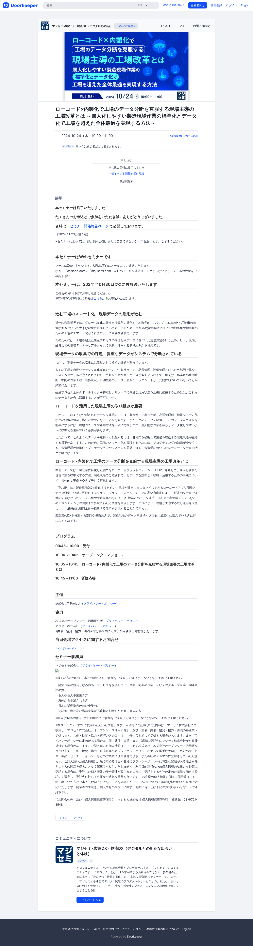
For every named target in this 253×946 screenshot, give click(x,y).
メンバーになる (126, 25)
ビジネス (82, 860)
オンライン (68, 146)
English (245, 5)
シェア (63, 817)
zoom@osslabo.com (69, 648)
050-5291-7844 (173, 5)
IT (91, 860)
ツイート (78, 817)
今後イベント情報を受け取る (126, 173)
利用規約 (108, 929)
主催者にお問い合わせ (76, 929)
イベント (166, 25)
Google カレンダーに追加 (184, 135)
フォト (183, 25)
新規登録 (216, 5)
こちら (97, 298)
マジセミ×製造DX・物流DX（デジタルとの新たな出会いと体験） (93, 26)
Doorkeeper (134, 936)
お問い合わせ (201, 25)
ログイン (231, 5)
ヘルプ (96, 929)
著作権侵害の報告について (162, 929)
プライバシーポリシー (130, 929)
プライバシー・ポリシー (99, 603)
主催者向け (198, 5)
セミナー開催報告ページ (89, 226)
